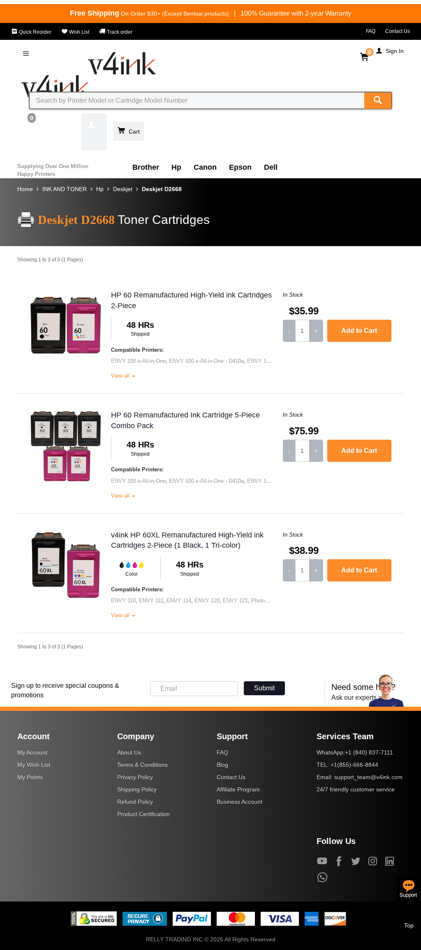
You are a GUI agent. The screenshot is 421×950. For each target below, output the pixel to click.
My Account (32, 752)
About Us (129, 752)
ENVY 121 (235, 600)
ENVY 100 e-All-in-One (138, 361)
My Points (30, 777)
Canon (205, 167)
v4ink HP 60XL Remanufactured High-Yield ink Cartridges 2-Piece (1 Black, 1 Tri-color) (187, 540)
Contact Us (397, 31)
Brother (145, 167)
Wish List (78, 32)
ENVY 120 (207, 600)
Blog (222, 764)
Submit (264, 688)
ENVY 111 (151, 600)
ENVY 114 (179, 600)
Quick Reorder (34, 32)
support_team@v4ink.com (368, 777)
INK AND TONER (64, 189)
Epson (240, 167)
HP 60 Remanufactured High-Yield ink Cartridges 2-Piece (191, 300)
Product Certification (143, 814)
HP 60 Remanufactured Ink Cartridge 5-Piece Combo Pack (185, 420)
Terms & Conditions (142, 764)
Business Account (239, 801)
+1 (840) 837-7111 (369, 752)
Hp (176, 167)
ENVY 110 (123, 600)
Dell (271, 167)
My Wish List (33, 764)
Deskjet (122, 189)
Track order (119, 32)
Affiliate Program (238, 789)
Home (25, 189)
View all (121, 376)
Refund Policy (135, 801)
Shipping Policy (137, 789)
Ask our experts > (356, 697)
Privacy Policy (135, 777)
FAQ (370, 31)
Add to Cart (359, 330)
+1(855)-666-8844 (354, 764)
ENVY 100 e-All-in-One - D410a (206, 361)
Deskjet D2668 (162, 189)
